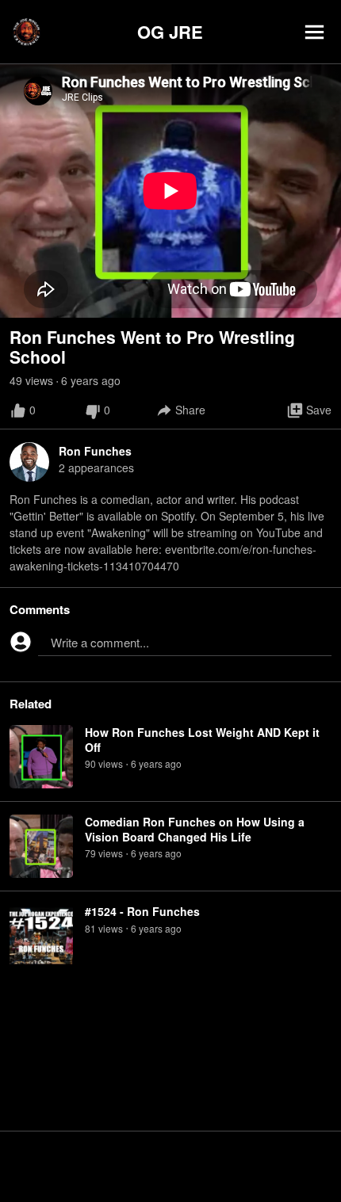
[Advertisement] (170, 1166)
